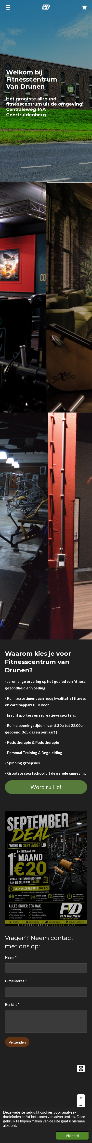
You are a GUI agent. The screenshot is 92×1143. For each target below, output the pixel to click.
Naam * (11, 957)
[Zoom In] (81, 1098)
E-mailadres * (16, 981)
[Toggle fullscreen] (81, 1068)
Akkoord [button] (72, 1136)
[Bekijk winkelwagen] (84, 7)
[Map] (46, 1086)
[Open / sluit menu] (7, 7)
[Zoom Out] (81, 1105)
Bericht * (12, 1004)
